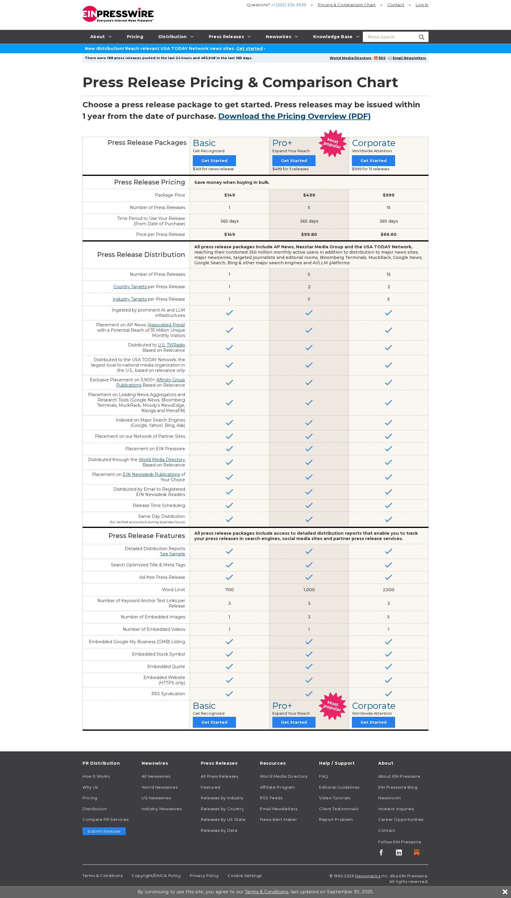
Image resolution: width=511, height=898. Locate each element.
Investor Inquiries (396, 808)
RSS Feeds (271, 797)
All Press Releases (219, 776)
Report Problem (336, 819)
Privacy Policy (204, 875)
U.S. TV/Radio (171, 345)
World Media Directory (350, 58)
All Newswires (156, 776)
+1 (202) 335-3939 (288, 4)
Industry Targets (130, 299)
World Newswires (160, 787)
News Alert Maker (278, 819)
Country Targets (130, 286)
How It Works (96, 776)
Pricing (347, 4)
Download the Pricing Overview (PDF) (294, 116)
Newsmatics (367, 875)
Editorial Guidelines (339, 787)
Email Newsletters (409, 58)
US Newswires (156, 797)
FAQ (323, 776)
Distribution (95, 808)
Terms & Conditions (103, 875)
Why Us (90, 787)
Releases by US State (223, 819)
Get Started (214, 160)
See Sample (172, 554)
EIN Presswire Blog (398, 787)
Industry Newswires (162, 808)
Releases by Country (222, 808)
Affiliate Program (277, 787)
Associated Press (166, 325)
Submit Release (104, 831)
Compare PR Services (105, 819)
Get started (249, 48)
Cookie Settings (245, 875)
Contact (395, 4)
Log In (422, 4)
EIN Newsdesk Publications (151, 474)
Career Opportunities (400, 819)
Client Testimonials (338, 808)
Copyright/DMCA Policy (156, 875)
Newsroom (389, 797)
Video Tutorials (334, 797)
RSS (382, 58)
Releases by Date (219, 830)
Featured (210, 787)
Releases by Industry (222, 797)
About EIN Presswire (399, 776)
